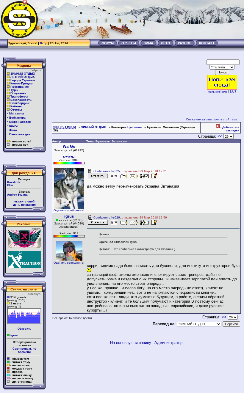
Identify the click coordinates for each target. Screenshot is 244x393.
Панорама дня (19, 134)
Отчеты (16, 109)
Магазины (16, 113)
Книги (13, 126)
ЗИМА (148, 43)
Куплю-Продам (21, 83)
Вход (43, 43)
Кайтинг (16, 106)
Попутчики (18, 93)
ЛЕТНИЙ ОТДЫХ (22, 76)
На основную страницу (130, 342)
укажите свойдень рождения (24, 203)
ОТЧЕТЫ (128, 43)
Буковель (134, 127)
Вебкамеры (17, 117)
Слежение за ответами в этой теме (211, 119)
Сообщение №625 (106, 171)
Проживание (19, 86)
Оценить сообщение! (69, 210)
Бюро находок (20, 121)
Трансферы (19, 96)
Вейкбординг (19, 103)
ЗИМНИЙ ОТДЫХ (22, 73)
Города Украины (22, 80)
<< (220, 136)
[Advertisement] (135, 19)
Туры (14, 90)
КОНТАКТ (207, 43)
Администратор (168, 342)
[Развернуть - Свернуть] (23, 391)
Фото (13, 130)
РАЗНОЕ (184, 43)
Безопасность (21, 99)
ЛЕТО (165, 43)
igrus (14, 335)
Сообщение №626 (106, 217)
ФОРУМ (107, 43)
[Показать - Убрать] (23, 154)
